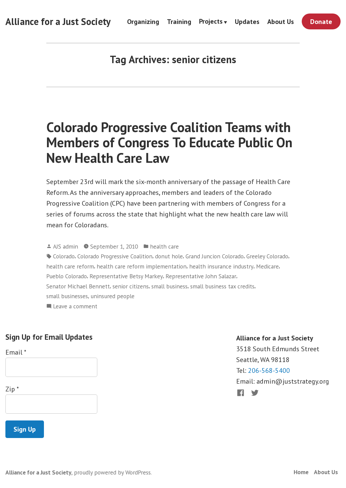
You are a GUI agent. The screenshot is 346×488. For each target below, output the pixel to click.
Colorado (64, 256)
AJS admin (65, 246)
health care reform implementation (142, 266)
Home (301, 472)
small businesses (67, 296)
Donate (321, 21)
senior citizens (131, 286)
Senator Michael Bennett (78, 286)
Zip (12, 389)
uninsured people (112, 296)
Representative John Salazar (201, 276)
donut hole (169, 256)
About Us (280, 21)
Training (179, 21)
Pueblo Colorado (66, 276)
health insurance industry (221, 266)
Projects (211, 22)
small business (169, 286)
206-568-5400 (269, 370)
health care (164, 246)
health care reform (70, 266)
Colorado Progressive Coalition (114, 256)
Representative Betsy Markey (126, 276)
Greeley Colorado (267, 256)
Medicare (267, 266)
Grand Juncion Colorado (215, 256)
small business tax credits (222, 286)
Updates (247, 21)
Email (15, 352)
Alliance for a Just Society (57, 21)
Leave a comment (75, 306)
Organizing (143, 21)
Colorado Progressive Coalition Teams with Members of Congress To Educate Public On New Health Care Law (169, 142)
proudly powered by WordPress (112, 472)
